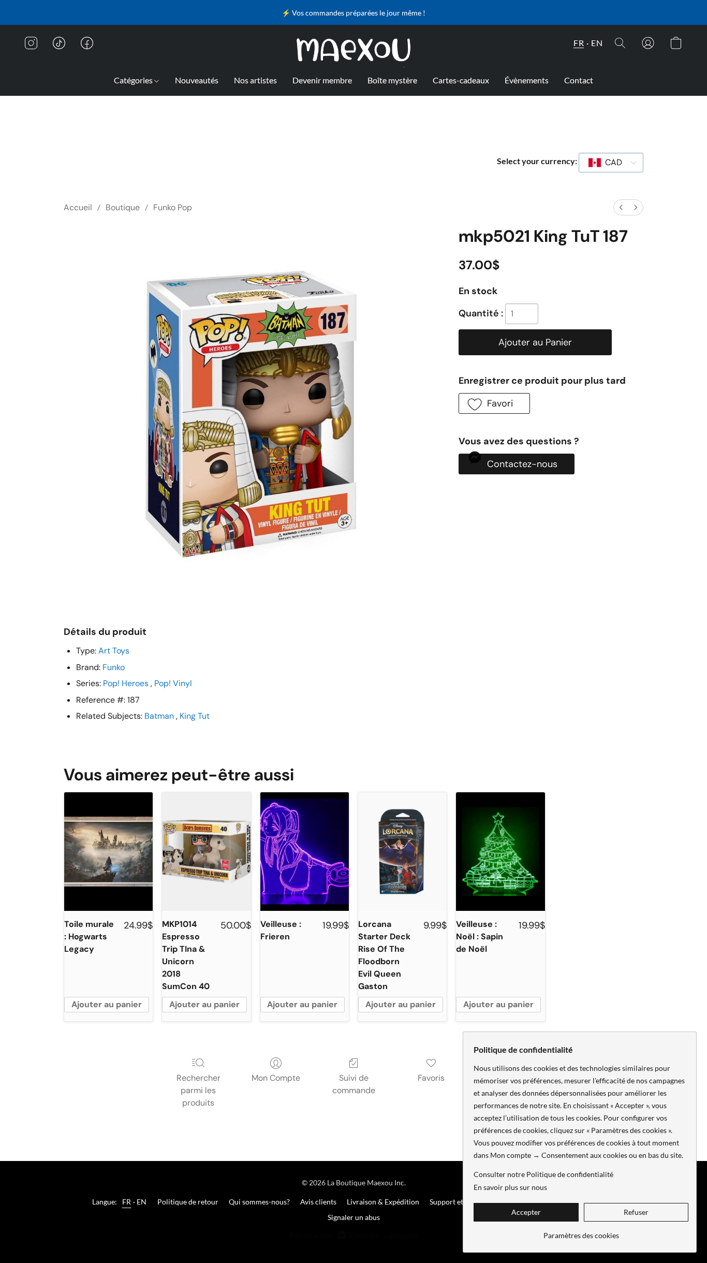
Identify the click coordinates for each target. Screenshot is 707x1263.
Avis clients (318, 1201)
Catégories (134, 80)
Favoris (431, 1077)
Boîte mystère (392, 80)
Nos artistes (255, 80)
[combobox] (611, 162)
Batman (159, 715)
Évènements (527, 80)
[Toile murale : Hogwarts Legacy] (108, 851)
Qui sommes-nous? (259, 1201)
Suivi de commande (353, 1084)
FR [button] (578, 43)
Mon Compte (276, 1077)
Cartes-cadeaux (461, 80)
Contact (578, 80)
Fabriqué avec (353, 1235)
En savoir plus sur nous (510, 1187)
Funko (113, 667)
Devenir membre (322, 80)
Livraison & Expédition (383, 1201)
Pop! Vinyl (173, 683)
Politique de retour (187, 1201)
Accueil (78, 207)
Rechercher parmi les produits (198, 1090)
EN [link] (142, 1201)
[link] (581, 1232)
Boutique (123, 207)
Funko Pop (172, 207)
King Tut (195, 715)
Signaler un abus (354, 1217)
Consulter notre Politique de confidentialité (543, 1174)
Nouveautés (196, 80)
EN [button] (596, 43)
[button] (353, 50)
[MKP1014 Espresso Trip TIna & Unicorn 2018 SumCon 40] (206, 851)
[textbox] (610, 162)
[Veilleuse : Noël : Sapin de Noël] (500, 851)
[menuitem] (621, 207)
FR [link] (126, 1201)
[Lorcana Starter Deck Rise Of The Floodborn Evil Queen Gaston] (402, 851)
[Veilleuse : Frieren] (304, 851)
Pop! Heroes (127, 683)
